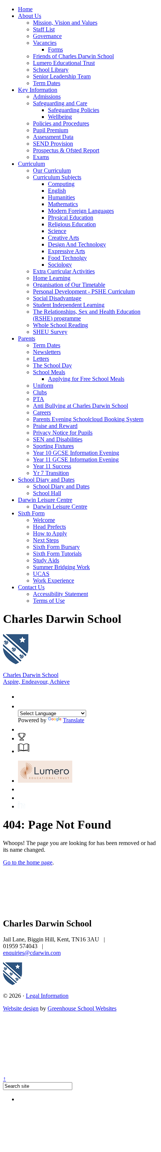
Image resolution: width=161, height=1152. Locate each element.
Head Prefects (49, 527)
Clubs (40, 392)
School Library (51, 69)
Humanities (61, 197)
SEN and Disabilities (57, 439)
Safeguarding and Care (60, 103)
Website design (21, 1008)
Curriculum (31, 164)
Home (25, 9)
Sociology (60, 264)
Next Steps (46, 540)
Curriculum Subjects (57, 177)
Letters (41, 358)
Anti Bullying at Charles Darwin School (80, 406)
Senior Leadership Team (62, 76)
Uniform (43, 385)
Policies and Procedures (61, 123)
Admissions (47, 96)
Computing (61, 184)
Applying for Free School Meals (86, 379)
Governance (47, 36)
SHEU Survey (50, 332)
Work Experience (53, 580)
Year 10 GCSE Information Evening (76, 453)
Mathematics (63, 204)
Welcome (44, 520)
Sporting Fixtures (53, 446)
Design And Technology (77, 244)
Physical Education (70, 217)
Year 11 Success (52, 466)
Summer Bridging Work (61, 567)
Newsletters (47, 352)
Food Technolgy (67, 258)
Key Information (37, 90)
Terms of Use (49, 600)
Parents (26, 338)
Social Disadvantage (57, 298)
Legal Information (47, 996)
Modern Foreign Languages (81, 211)
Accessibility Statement (60, 594)
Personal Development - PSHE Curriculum (84, 291)
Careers (42, 412)
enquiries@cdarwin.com (32, 953)
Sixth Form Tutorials (57, 553)
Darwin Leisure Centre (45, 500)
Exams (41, 157)
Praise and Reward (55, 426)
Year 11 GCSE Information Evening (76, 459)
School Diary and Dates (46, 479)
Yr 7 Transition (51, 473)
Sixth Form (31, 513)
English (57, 190)
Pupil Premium (50, 130)
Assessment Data (53, 137)
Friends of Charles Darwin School (73, 56)
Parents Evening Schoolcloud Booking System (88, 419)
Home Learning (51, 278)
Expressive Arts (66, 251)
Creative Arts (63, 238)
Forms (55, 49)
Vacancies (45, 43)
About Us (29, 16)
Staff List (44, 29)
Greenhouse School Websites (82, 1008)
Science (57, 231)
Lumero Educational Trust (64, 63)
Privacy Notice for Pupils (62, 432)
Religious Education (72, 224)
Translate (73, 720)
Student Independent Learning (68, 305)
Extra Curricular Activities (64, 271)
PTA (38, 399)
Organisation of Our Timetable (69, 285)
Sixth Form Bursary (56, 547)
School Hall (47, 493)
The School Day (52, 365)
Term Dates (46, 83)
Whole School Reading (60, 325)
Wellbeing (60, 117)
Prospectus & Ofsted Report (66, 150)
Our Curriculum (52, 170)
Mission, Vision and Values (65, 22)
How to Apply (50, 533)
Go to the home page (27, 862)
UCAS (41, 574)
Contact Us (31, 587)
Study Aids (46, 560)
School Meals (49, 372)
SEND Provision (53, 143)
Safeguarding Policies (73, 110)
